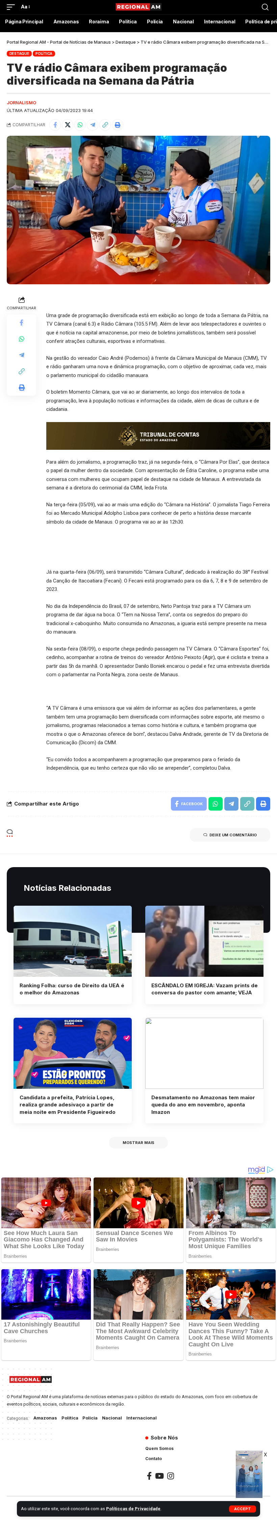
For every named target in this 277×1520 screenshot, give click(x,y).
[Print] (117, 125)
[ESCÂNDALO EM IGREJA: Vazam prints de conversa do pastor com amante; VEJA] (204, 941)
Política (43, 53)
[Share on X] (67, 125)
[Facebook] (149, 1475)
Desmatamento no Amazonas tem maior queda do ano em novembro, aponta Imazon (203, 1105)
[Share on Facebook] (55, 125)
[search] (265, 7)
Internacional (141, 1417)
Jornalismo (21, 102)
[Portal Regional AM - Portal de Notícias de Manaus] (138, 7)
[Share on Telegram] (92, 125)
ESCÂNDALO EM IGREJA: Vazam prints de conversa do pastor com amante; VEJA (204, 989)
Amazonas (45, 1417)
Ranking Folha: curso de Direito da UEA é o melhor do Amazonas (72, 989)
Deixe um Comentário (233, 835)
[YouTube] (159, 1475)
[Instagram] (171, 1475)
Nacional (112, 1417)
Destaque (19, 53)
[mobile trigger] (12, 7)
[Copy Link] (105, 125)
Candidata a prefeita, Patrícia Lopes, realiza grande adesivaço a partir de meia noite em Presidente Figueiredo (68, 1105)
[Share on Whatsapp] (80, 125)
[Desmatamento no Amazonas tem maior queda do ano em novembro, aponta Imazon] (204, 1053)
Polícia (90, 1417)
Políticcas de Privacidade (133, 1508)
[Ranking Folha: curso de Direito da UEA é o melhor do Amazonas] (73, 941)
